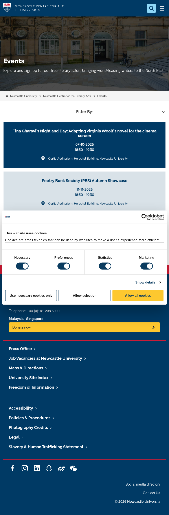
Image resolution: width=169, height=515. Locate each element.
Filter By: (84, 111)
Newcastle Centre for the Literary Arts (67, 96)
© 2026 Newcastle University (137, 501)
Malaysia (16, 319)
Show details (145, 282)
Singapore (35, 319)
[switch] (63, 265)
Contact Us (151, 492)
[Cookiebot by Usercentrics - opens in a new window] (144, 217)
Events (102, 96)
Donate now (21, 327)
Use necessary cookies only (31, 295)
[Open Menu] (162, 8)
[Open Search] (151, 8)
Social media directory (142, 484)
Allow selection (84, 295)
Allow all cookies (138, 295)
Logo (7, 8)
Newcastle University (23, 96)
